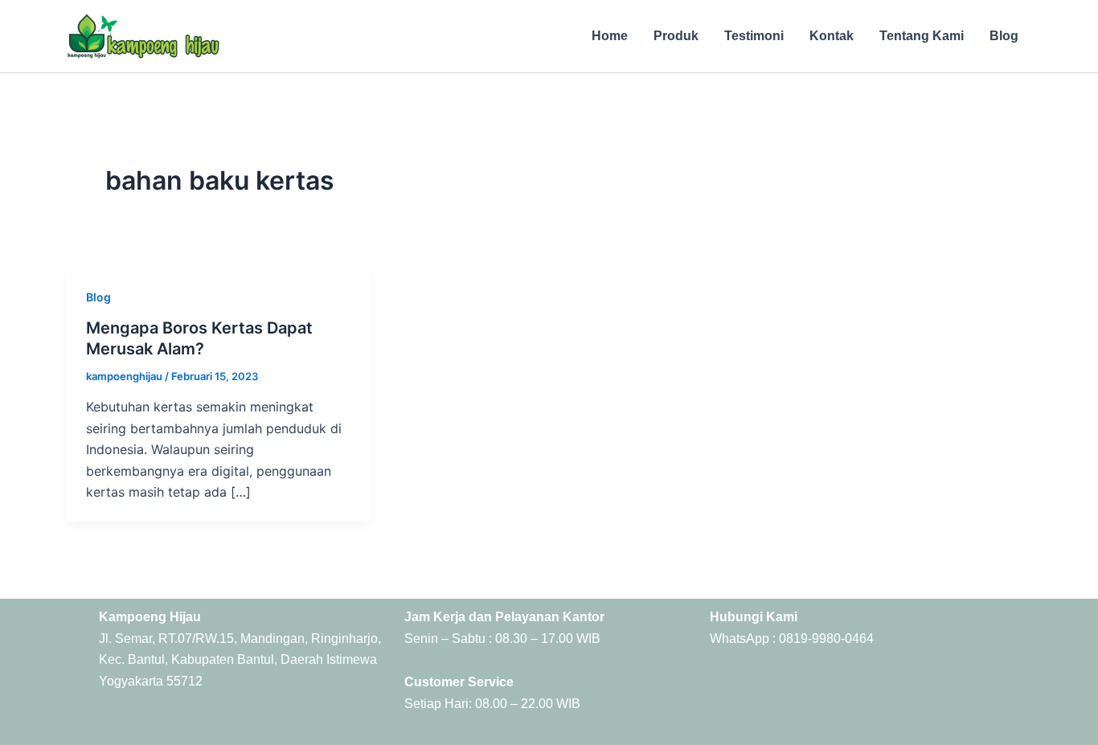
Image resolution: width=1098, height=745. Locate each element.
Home (610, 36)
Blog (1003, 36)
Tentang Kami (921, 36)
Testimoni (754, 36)
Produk (676, 36)
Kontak (831, 36)
